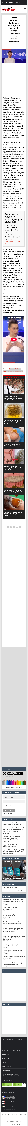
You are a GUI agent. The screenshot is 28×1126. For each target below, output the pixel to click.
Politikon (4, 1062)
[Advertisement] (14, 80)
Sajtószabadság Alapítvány (10, 1074)
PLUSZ (4, 2)
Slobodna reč (6, 1070)
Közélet (18, 45)
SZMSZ (3, 45)
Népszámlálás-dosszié (10, 887)
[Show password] (22, 801)
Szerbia (23, 45)
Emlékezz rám (10, 805)
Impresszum (10, 1118)
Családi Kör (5, 1054)
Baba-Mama (5, 1058)
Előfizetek (17, 2)
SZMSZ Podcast (7, 1066)
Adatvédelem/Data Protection (14, 1121)
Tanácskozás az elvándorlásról (12, 891)
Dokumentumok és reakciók (14, 787)
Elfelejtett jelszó (8, 813)
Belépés (11, 2)
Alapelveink (17, 1118)
